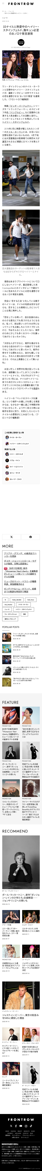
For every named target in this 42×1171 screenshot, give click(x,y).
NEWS (7, 1131)
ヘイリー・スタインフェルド (15, 122)
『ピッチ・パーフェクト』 (21, 106)
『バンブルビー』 (17, 112)
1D (5, 600)
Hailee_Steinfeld (16, 600)
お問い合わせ (15, 1137)
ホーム (4, 11)
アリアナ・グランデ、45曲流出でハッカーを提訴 (20, 555)
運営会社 (7, 1135)
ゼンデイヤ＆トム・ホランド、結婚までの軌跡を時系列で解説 (20, 590)
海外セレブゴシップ (10, 619)
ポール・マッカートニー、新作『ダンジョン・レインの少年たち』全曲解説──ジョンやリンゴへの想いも (10, 769)
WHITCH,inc (26, 1168)
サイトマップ (24, 1137)
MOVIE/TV (26, 1131)
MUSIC (33, 1131)
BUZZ (31, 1133)
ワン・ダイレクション (11, 614)
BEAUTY (20, 1131)
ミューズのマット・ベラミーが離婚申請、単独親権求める (20, 583)
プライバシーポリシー (29, 1135)
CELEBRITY (10, 1133)
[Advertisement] (21, 509)
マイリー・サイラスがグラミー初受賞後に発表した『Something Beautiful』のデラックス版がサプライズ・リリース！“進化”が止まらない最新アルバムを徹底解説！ (31, 810)
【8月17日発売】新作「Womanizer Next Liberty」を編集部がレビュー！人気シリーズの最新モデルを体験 (21, 572)
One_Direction (8, 604)
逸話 (35, 388)
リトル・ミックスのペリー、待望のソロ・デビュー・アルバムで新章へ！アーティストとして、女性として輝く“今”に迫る (10, 808)
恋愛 (24, 614)
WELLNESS (18, 1133)
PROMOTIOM (6, 726)
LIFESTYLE (25, 1133)
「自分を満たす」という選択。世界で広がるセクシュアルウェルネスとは (30, 733)
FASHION (13, 1131)
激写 (4, 141)
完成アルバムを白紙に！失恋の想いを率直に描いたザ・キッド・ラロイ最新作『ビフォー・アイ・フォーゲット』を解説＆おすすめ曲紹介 (31, 770)
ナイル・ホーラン (14, 132)
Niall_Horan (30, 600)
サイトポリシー (16, 1135)
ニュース (11, 11)
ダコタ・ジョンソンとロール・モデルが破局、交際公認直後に (20, 562)
